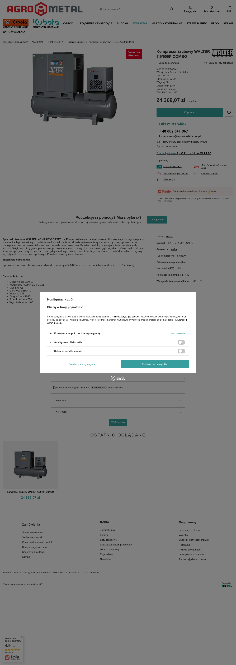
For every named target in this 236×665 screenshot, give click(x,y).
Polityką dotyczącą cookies (126, 316)
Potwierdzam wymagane (82, 364)
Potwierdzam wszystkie (154, 364)
